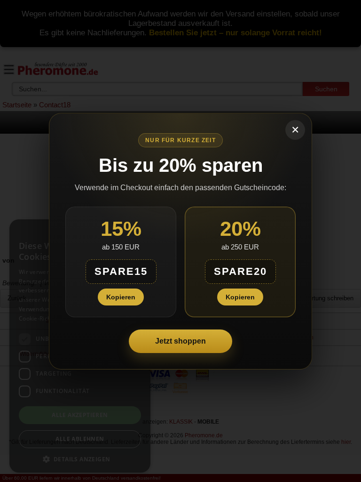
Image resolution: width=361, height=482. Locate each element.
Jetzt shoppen (180, 341)
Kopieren (120, 297)
